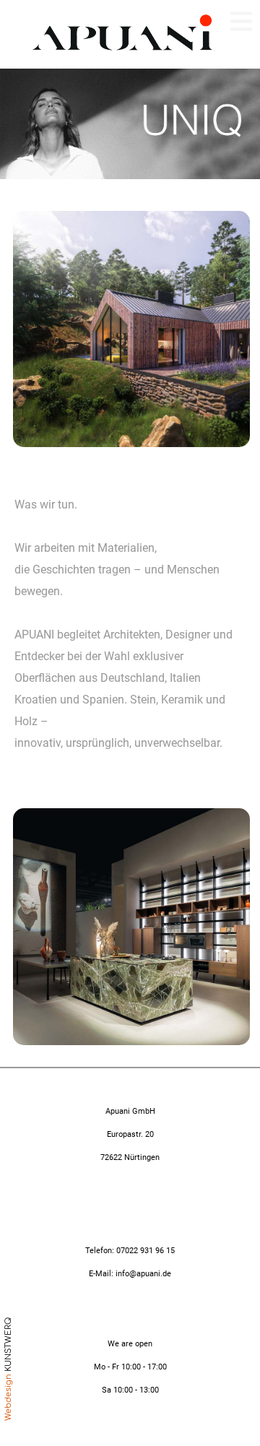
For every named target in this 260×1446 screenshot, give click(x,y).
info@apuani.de (142, 1273)
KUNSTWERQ (8, 1344)
